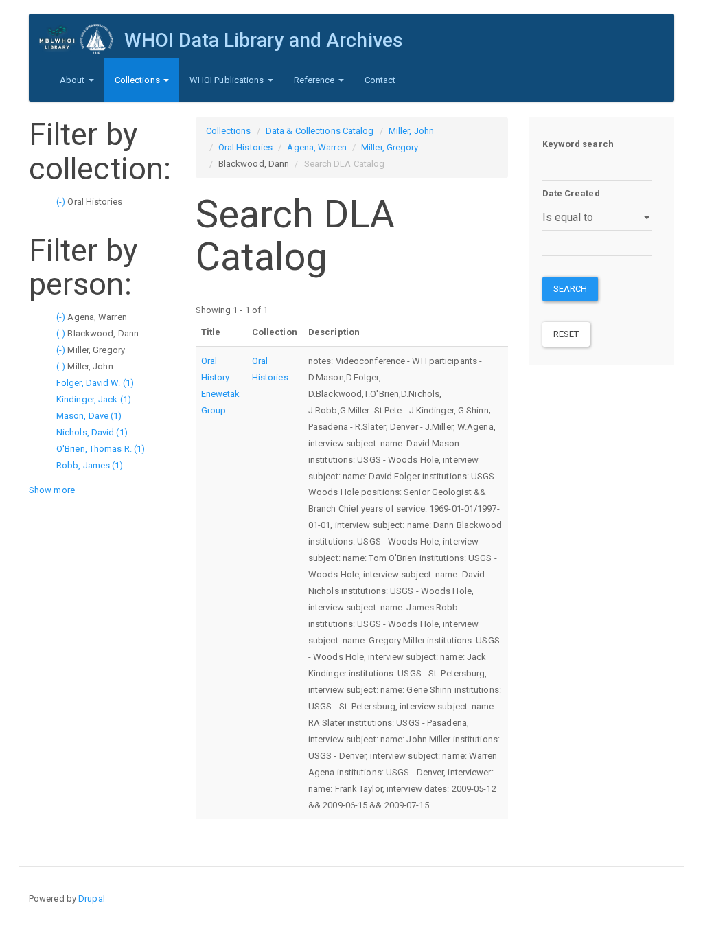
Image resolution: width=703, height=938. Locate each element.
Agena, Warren (316, 147)
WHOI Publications (227, 80)
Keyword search (578, 144)
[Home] (81, 38)
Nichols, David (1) (92, 432)
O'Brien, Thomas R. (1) (100, 449)
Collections (138, 80)
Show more (52, 490)
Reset (566, 334)
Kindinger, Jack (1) (93, 399)
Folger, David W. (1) (95, 383)
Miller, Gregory (390, 147)
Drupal (91, 898)
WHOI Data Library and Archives (263, 40)
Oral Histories (245, 147)
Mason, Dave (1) (89, 416)
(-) (61, 201)
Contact (380, 80)
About (73, 80)
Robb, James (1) (90, 465)
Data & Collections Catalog (320, 131)
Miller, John (411, 131)
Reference (315, 80)
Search (570, 289)
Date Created (571, 193)
